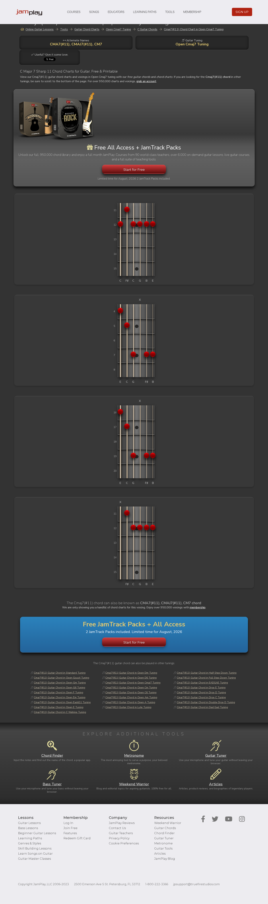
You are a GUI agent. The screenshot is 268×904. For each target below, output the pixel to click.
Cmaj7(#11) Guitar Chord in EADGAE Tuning (202, 682)
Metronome (163, 843)
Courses (73, 12)
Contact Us (117, 828)
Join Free (70, 828)
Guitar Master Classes (34, 858)
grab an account (146, 81)
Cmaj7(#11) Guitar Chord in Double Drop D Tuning (206, 702)
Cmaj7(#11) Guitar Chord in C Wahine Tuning (60, 712)
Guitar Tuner (164, 838)
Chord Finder (164, 833)
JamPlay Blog (164, 858)
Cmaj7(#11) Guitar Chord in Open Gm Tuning (60, 682)
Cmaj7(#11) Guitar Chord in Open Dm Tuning (131, 673)
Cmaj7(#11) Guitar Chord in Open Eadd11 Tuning (62, 702)
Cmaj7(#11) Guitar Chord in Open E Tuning (58, 707)
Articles (160, 853)
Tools (169, 12)
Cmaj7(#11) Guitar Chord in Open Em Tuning (59, 697)
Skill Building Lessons (34, 848)
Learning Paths (144, 12)
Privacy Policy (119, 838)
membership (197, 607)
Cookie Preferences (124, 843)
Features (70, 833)
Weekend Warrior (167, 823)
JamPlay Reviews (122, 823)
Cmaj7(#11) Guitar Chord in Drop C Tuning (201, 697)
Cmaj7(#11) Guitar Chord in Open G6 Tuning (59, 687)
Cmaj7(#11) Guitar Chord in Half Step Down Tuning (206, 673)
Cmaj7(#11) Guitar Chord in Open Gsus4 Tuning (61, 677)
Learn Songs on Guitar (35, 853)
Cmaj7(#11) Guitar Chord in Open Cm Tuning (131, 687)
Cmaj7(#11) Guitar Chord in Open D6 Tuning (131, 677)
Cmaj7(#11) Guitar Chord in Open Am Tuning (131, 697)
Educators (116, 12)
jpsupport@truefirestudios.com (196, 884)
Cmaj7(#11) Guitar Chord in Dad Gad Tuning (202, 707)
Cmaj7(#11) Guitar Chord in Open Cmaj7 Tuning (132, 682)
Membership (192, 12)
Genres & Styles (29, 843)
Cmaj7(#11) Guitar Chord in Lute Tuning (128, 707)
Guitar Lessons (29, 823)
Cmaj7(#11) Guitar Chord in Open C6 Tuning (130, 692)
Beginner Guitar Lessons (37, 833)
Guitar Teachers (121, 833)
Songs (94, 12)
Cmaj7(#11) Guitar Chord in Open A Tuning (130, 702)
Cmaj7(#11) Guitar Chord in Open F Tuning (58, 692)
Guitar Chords (165, 828)
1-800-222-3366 (156, 884)
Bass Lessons (28, 828)
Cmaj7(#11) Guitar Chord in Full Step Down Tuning (206, 677)
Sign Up (242, 12)
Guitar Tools (163, 848)
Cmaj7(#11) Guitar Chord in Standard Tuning (60, 673)
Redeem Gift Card (77, 838)
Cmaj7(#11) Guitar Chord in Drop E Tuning (201, 687)
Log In (68, 823)
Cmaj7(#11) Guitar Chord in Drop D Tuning (201, 692)
